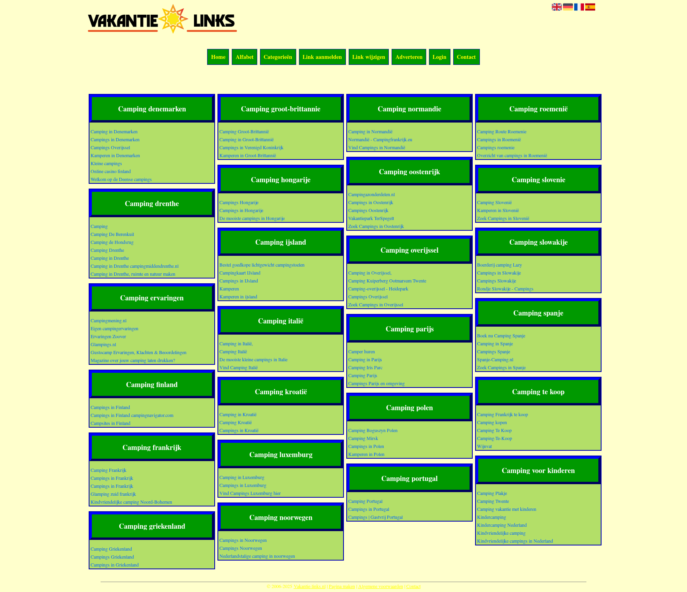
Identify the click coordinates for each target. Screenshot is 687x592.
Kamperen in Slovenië (498, 210)
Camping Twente (493, 501)
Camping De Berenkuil (112, 234)
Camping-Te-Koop (494, 438)
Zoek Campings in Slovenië (503, 218)
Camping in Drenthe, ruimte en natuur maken (133, 274)
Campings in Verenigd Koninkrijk (251, 147)
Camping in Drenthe (110, 258)
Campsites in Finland (110, 423)
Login (439, 57)
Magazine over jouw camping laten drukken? (133, 360)
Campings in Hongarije (241, 210)
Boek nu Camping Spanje (501, 335)
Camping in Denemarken (114, 131)
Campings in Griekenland (115, 564)
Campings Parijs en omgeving (376, 383)
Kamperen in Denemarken (115, 155)
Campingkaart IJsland (239, 272)
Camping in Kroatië (237, 414)
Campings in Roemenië (499, 139)
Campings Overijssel (110, 147)
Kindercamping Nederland (502, 525)
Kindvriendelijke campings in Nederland (515, 540)
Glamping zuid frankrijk (113, 494)
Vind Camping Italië (238, 367)
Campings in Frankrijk (112, 478)
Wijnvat (484, 446)
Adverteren (409, 57)
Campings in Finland (110, 407)
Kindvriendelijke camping (501, 533)
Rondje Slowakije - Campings (505, 288)
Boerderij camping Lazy (499, 264)
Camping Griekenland (111, 548)
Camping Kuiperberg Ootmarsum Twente (387, 280)
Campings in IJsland (238, 280)
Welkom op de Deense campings (121, 179)
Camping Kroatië (235, 422)
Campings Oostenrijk (368, 210)
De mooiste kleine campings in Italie (253, 359)
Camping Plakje (492, 493)
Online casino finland (111, 171)
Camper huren (361, 351)
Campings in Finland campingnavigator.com (132, 415)
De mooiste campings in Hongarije (252, 218)
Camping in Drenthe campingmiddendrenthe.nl (135, 266)
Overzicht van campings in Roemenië (512, 155)
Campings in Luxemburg (242, 485)
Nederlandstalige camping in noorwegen (257, 556)
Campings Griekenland (112, 556)
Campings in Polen (366, 446)
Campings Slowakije (496, 280)
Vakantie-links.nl (310, 586)
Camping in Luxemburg (241, 477)
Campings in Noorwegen (243, 540)
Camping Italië (233, 351)
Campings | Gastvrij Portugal (375, 517)
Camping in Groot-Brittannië (246, 139)
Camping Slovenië (494, 202)
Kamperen (229, 288)
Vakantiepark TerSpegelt (371, 218)
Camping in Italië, (236, 343)
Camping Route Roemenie (501, 131)
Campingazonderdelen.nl (371, 194)
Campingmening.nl (108, 320)
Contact (466, 57)
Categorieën (278, 57)
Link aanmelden (322, 57)
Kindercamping (491, 517)
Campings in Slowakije (499, 272)
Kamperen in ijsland (238, 296)
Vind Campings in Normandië (376, 147)
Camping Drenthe (107, 250)
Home (218, 57)
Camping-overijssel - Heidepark (378, 288)
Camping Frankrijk (108, 470)
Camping (99, 226)
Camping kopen (492, 422)
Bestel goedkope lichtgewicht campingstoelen (262, 264)
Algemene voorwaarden (380, 586)
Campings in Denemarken (115, 139)
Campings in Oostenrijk (370, 202)
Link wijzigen (368, 57)
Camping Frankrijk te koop (502, 414)
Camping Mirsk (363, 438)
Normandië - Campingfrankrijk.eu (380, 139)
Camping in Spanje (495, 343)
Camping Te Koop (494, 430)
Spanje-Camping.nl (495, 359)
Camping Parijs (362, 375)
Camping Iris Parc (365, 367)
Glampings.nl (103, 344)
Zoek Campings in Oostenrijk (376, 226)
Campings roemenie (495, 147)
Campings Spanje (493, 351)
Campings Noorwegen (240, 548)
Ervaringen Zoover (108, 336)
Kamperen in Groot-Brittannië (247, 155)
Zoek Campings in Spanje (501, 367)
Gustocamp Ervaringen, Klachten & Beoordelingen (138, 352)
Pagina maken (342, 586)
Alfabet (245, 57)
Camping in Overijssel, (370, 272)
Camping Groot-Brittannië (244, 131)
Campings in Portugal (368, 509)
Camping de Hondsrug (112, 242)
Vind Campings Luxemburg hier (250, 493)
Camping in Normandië (370, 131)
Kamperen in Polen (366, 454)
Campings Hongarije (238, 202)
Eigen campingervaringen (114, 328)
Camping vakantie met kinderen (506, 509)
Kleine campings (106, 163)
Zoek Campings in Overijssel (375, 304)
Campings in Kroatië (238, 430)
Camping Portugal (365, 501)
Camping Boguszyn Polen (373, 430)
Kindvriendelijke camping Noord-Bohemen (131, 502)
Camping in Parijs (365, 359)
